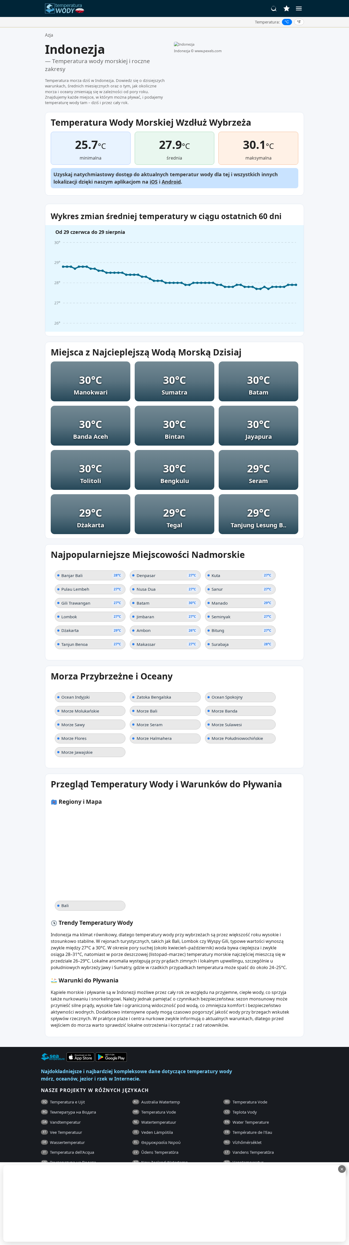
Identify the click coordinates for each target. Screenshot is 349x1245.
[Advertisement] (132, 1203)
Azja (49, 35)
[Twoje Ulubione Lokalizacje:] (286, 8)
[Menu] (299, 8)
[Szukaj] (274, 8)
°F (299, 22)
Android (171, 181)
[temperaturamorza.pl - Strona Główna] (66, 8)
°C (287, 22)
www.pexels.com (208, 50)
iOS (154, 181)
